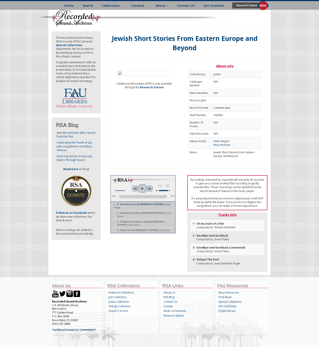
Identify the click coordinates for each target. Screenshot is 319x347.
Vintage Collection (120, 306)
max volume (169, 190)
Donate (168, 306)
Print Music (225, 297)
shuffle (167, 186)
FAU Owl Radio (228, 306)
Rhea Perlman (222, 145)
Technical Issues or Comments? (74, 330)
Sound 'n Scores (118, 311)
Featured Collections (121, 292)
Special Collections (230, 302)
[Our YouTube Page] (55, 293)
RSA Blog (169, 297)
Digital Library (227, 311)
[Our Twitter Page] (62, 293)
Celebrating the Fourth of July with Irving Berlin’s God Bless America (74, 146)
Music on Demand (175, 311)
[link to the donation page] (76, 191)
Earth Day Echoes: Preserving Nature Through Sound (74, 158)
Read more (70, 169)
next (150, 188)
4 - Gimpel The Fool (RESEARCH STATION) (143, 230)
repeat (160, 186)
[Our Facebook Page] (77, 293)
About (161, 5)
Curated (138, 5)
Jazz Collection (117, 297)
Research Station (247, 5)
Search (87, 5)
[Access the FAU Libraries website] (75, 96)
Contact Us (186, 5)
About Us (169, 292)
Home (69, 5)
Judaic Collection (119, 302)
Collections (111, 5)
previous (135, 188)
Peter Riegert (221, 141)
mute (157, 190)
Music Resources (229, 292)
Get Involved (214, 5)
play (142, 188)
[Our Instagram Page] (69, 293)
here (254, 206)
